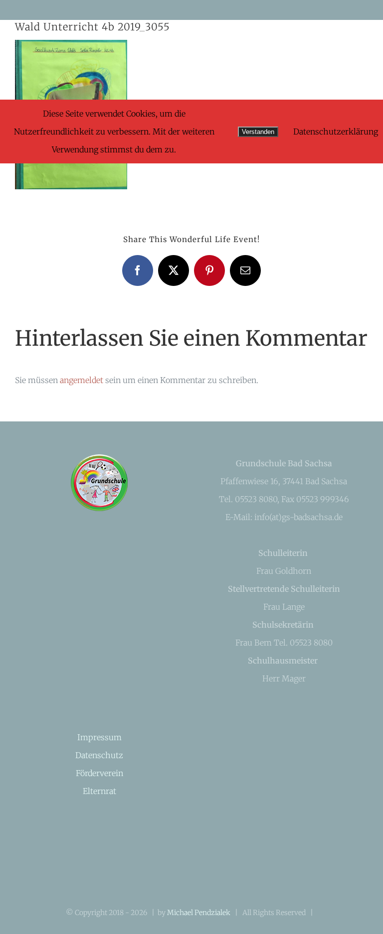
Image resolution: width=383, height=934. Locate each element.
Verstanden (258, 131)
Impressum (99, 737)
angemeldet (81, 380)
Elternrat (99, 791)
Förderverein (99, 773)
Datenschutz (99, 755)
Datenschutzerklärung (335, 131)
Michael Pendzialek (198, 912)
